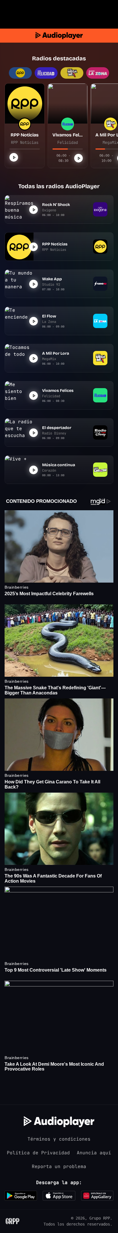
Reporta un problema (59, 1166)
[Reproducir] (13, 157)
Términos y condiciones (59, 1139)
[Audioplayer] (59, 35)
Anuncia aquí (94, 1153)
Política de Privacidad (38, 1153)
